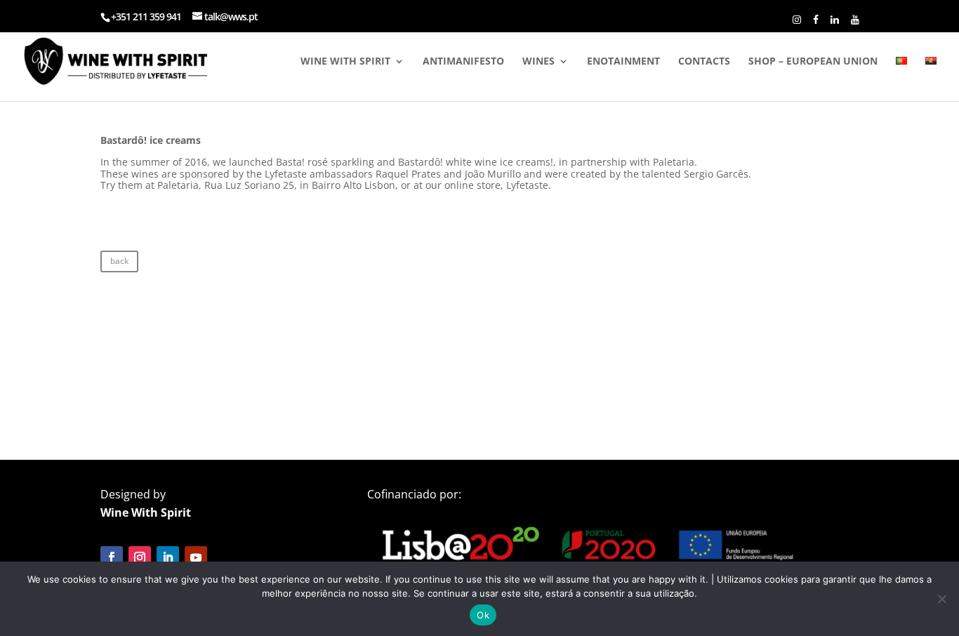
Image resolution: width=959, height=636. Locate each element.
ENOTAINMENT (623, 61)
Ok (483, 615)
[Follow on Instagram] (139, 557)
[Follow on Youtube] (196, 557)
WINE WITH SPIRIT (345, 61)
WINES (538, 61)
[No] (941, 599)
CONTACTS (704, 61)
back (119, 261)
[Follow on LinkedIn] (168, 557)
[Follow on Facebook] (111, 557)
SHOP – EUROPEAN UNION (813, 61)
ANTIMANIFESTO (463, 61)
